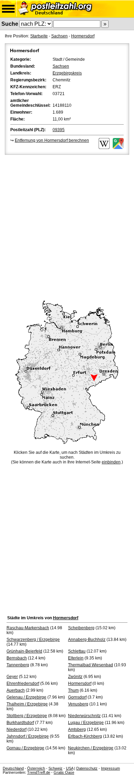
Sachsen (59, 36)
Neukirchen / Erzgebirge (90, 748)
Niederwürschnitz (84, 715)
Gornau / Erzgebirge (25, 748)
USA (69, 768)
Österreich (36, 768)
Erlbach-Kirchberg (85, 736)
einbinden (111, 462)
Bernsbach (17, 658)
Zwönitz (75, 676)
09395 (59, 129)
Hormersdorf (82, 36)
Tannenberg (18, 665)
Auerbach (16, 690)
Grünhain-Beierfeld (24, 651)
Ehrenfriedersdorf (23, 683)
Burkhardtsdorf (20, 722)
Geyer (12, 676)
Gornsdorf (77, 697)
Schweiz (55, 768)
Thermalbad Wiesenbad (90, 665)
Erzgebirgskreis (67, 73)
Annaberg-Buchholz (86, 639)
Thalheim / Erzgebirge (27, 704)
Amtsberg (77, 729)
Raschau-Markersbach (28, 627)
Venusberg (78, 704)
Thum (73, 690)
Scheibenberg (81, 627)
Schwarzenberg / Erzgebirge (33, 639)
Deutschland (13, 768)
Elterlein (75, 658)
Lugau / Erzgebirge (86, 722)
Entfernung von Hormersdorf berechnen (52, 140)
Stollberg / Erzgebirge (27, 715)
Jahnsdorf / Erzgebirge (28, 736)
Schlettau (77, 651)
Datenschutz (87, 768)
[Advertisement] (67, 227)
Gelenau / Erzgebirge (26, 697)
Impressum (110, 768)
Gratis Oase (64, 772)
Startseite (39, 36)
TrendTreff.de (38, 772)
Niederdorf (16, 729)
